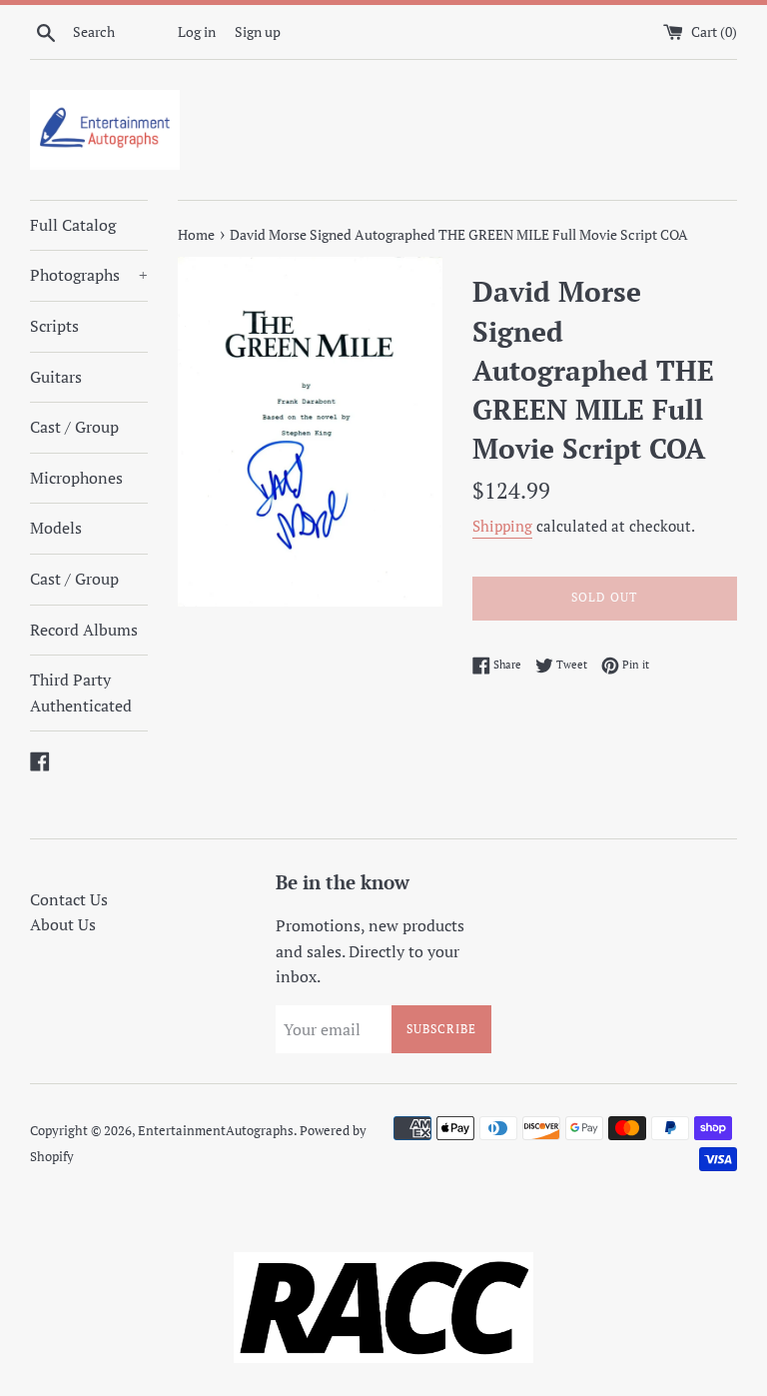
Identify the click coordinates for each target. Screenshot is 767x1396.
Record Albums (84, 630)
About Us (63, 924)
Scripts (54, 326)
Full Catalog (73, 225)
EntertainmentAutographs (216, 1130)
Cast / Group (74, 427)
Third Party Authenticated (81, 692)
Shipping (502, 526)
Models (56, 528)
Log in (197, 31)
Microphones (76, 478)
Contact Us (69, 899)
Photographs (89, 275)
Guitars (56, 377)
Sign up (258, 31)
